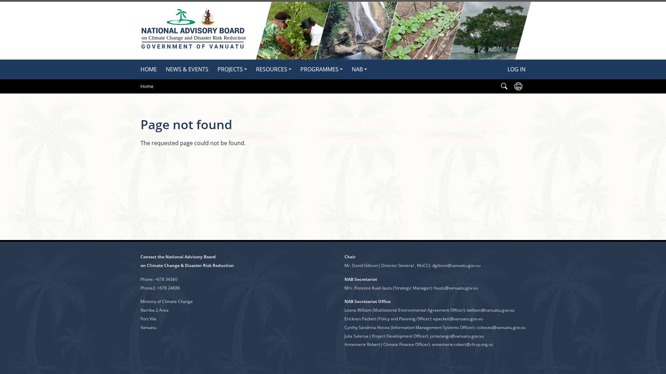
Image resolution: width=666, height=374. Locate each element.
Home (148, 69)
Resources (271, 69)
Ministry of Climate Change (166, 301)
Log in (516, 69)
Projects (230, 69)
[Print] (518, 86)
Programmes (319, 69)
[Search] (504, 86)
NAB (357, 69)
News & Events (187, 69)
